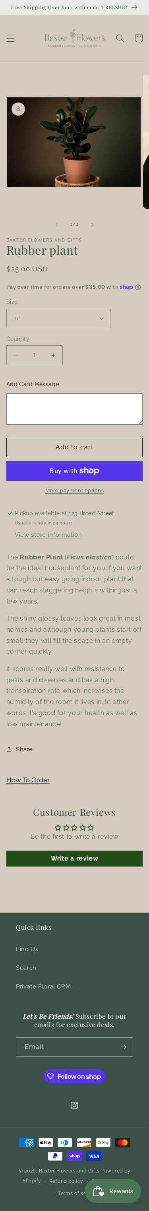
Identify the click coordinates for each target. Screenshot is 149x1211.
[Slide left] (56, 224)
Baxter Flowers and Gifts (69, 1171)
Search (26, 967)
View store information (48, 534)
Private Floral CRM (43, 986)
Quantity (17, 339)
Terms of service (78, 1193)
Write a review (75, 858)
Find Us (27, 949)
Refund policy (66, 1181)
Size (12, 302)
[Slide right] (92, 224)
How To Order (28, 780)
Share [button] (24, 749)
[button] (10, 38)
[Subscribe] (123, 1047)
